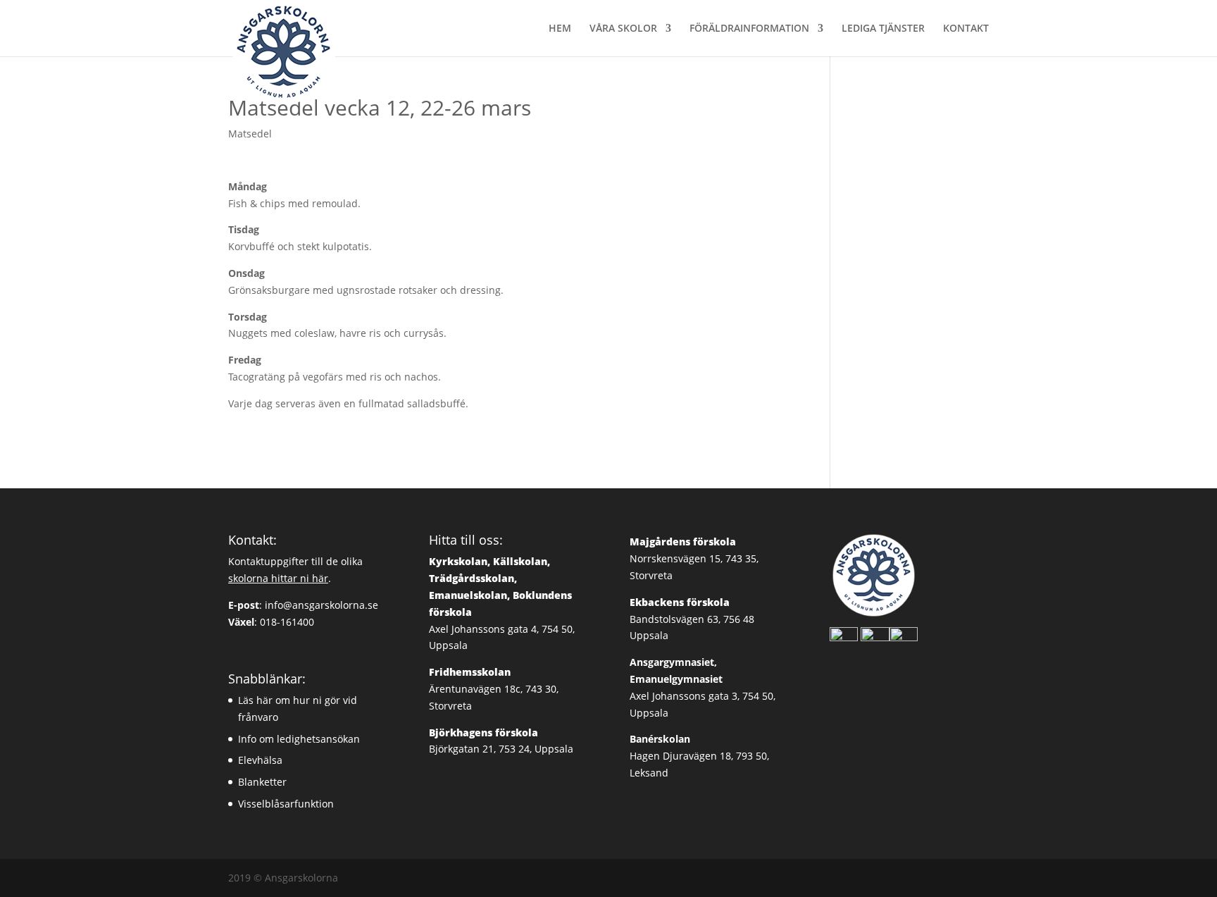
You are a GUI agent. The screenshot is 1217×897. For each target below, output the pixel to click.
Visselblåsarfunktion (286, 803)
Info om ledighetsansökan (299, 739)
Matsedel (250, 133)
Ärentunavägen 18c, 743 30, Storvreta (493, 688)
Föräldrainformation (749, 29)
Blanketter (262, 781)
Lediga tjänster (883, 29)
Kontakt (966, 29)
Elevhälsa (260, 760)
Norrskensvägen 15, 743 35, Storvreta (694, 558)
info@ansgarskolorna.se (321, 605)
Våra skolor (623, 29)
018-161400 (287, 622)
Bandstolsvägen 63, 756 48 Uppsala (692, 619)
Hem (560, 29)
